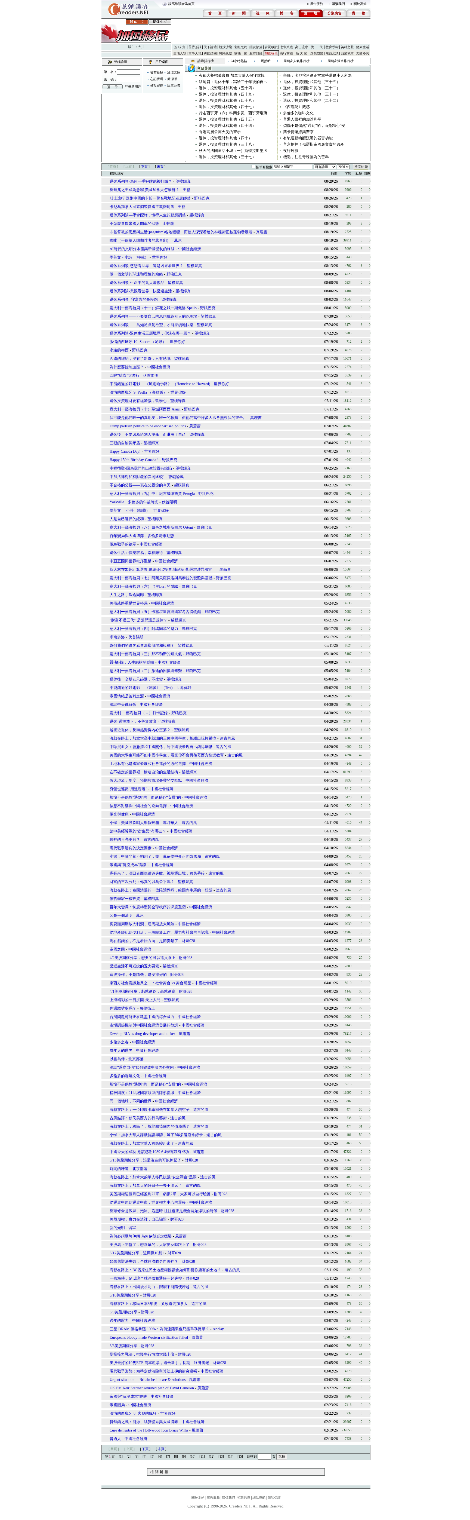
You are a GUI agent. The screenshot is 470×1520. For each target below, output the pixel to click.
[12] (211, 1456)
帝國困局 (117, 1405)
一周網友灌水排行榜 (339, 61)
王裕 (186, 190)
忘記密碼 (156, 79)
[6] (160, 1456)
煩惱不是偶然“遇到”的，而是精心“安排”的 (145, 797)
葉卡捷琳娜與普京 (298, 132)
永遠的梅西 (119, 350)
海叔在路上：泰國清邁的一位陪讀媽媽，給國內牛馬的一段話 (161, 890)
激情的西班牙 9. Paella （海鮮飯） (138, 392)
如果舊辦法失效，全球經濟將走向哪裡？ (144, 1261)
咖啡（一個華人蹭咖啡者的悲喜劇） (140, 240)
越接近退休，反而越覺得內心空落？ (140, 730)
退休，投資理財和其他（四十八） (227, 101)
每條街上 (147, 1008)
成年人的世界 (121, 1051)
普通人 (115, 1439)
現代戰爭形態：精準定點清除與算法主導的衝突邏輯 (153, 1371)
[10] (192, 1456)
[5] (152, 1456)
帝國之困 (117, 949)
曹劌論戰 (176, 477)
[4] (144, 1456)
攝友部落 (255, 47)
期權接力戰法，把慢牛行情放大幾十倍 (142, 1354)
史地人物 (179, 53)
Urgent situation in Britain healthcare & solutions (147, 1380)
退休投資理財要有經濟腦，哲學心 (138, 401)
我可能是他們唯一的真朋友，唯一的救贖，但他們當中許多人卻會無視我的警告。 (178, 418)
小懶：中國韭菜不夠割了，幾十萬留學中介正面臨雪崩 (155, 856)
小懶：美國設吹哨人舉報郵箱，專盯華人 (144, 823)
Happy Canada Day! (125, 451)
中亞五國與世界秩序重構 (130, 561)
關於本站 (198, 1498)
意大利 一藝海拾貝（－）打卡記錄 (139, 713)
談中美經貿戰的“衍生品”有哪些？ (138, 831)
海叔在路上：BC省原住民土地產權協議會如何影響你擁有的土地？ (165, 1270)
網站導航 (258, 1498)
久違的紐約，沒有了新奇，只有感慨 (140, 359)
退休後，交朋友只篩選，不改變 (136, 679)
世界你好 (159, 257)
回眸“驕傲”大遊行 (125, 375)
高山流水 (301, 47)
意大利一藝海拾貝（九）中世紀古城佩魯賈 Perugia (152, 494)
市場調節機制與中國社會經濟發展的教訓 (144, 1025)
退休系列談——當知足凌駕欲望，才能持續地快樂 (151, 325)
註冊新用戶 (133, 86)
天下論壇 (210, 47)
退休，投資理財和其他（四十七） (227, 107)
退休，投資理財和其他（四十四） (227, 126)
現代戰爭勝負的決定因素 (130, 848)
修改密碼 (156, 85)
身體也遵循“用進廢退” (128, 789)
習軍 (132, 1228)
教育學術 (332, 47)
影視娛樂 (316, 53)
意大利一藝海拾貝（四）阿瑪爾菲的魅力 (144, 629)
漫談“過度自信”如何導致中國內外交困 (142, 1067)
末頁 (160, 166)
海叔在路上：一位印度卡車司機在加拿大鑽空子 (150, 1110)
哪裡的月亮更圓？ (125, 840)
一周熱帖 (264, 61)
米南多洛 (117, 637)
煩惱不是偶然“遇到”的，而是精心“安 (314, 126)
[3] (136, 1456)
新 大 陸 (301, 53)
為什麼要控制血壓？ (127, 367)
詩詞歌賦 (271, 47)
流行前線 (286, 53)
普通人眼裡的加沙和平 (302, 119)
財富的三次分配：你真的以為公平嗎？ (142, 882)
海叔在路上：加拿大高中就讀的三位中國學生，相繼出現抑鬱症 (163, 738)
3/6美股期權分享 (123, 1346)
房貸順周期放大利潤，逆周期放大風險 (142, 924)
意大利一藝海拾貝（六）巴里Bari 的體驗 (144, 586)
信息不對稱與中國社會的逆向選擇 (138, 806)
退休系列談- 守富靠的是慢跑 (134, 300)
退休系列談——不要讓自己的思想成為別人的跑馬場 (153, 316)
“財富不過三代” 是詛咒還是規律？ (138, 620)
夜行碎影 (290, 151)
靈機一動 (240, 53)
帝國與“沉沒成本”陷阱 (128, 865)
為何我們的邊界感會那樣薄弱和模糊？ (142, 645)
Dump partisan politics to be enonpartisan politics (148, 426)
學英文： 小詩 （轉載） (130, 510)
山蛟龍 (168, 224)
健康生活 (362, 47)
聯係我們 (228, 1498)
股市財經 (255, 53)
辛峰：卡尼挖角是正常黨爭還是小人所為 (317, 75)
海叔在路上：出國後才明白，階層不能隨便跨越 (150, 1287)
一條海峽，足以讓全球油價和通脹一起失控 (146, 1278)
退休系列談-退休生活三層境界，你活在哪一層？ (150, 333)
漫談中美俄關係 (123, 705)
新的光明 (117, 1228)
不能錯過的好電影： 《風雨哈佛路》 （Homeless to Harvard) (160, 384)
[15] (240, 1456)
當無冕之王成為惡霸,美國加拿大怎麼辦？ (144, 190)
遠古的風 (227, 738)
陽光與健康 (119, 814)
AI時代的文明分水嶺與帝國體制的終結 (142, 249)
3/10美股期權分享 (124, 1295)
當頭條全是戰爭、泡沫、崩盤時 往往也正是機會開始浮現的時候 (164, 1211)
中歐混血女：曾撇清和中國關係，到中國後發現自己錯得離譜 (161, 747)
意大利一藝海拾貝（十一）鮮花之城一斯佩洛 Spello (153, 308)
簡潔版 (172, 79)
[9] (184, 1456)
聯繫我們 (338, 4)
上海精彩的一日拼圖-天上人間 (135, 1000)
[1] (121, 1456)
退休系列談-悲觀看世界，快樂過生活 (141, 291)
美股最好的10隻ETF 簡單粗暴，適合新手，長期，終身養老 (159, 1363)
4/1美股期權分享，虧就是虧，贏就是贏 (142, 991)
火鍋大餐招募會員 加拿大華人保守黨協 (232, 75)
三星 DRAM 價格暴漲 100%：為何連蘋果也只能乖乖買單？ (159, 1329)
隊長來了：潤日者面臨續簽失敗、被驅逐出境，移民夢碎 (157, 873)
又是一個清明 (121, 916)
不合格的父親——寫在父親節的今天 (140, 485)
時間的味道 (119, 1169)
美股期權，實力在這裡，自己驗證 (138, 1219)
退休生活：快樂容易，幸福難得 (136, 553)
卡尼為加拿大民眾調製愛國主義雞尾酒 (142, 207)
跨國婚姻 (210, 53)
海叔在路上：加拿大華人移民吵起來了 (142, 1143)
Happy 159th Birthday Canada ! (134, 460)
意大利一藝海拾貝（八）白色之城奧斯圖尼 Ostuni (151, 527)
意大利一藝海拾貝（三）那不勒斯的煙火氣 (146, 654)
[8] (176, 1456)
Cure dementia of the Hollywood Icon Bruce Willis (149, 1430)
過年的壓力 (119, 1321)
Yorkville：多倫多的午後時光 (134, 502)
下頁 (144, 166)
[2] (129, 1456)
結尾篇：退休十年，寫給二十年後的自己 (233, 82)
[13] (221, 1456)
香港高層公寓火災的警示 (220, 132)
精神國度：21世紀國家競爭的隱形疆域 (142, 1093)
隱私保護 (274, 1498)
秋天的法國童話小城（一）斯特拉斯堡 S (233, 151)
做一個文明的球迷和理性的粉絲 (136, 274)
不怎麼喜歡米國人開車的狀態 (134, 224)
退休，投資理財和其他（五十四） (227, 88)
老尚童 (225, 570)
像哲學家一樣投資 (125, 899)
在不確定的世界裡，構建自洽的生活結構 (144, 772)
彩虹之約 (240, 47)
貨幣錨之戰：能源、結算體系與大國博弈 (144, 1422)
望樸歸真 (183, 181)
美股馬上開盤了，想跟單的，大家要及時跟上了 (150, 1245)
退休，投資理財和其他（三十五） (311, 82)
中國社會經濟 (189, 249)
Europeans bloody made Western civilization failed (149, 1337)
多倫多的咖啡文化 (298, 113)
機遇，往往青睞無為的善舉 (306, 157)
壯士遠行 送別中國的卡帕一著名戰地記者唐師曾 (150, 198)
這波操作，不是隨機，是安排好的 (138, 975)
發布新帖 (156, 72)
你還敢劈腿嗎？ (123, 1008)
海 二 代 (317, 47)
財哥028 (188, 941)
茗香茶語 (195, 47)
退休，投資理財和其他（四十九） (227, 94)
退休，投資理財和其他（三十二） (311, 88)
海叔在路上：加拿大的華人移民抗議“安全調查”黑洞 (153, 1177)
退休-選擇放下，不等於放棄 (133, 721)
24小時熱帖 (239, 61)
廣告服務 (316, 4)
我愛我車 (347, 53)
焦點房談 (332, 53)
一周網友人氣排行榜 (295, 61)
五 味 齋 (179, 47)
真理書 (261, 232)
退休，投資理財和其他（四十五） (227, 119)
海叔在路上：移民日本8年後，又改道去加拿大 (149, 1304)
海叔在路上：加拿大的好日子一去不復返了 (146, 1186)
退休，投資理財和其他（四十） (225, 138)
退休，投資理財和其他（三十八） (227, 144)
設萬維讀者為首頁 (181, 4)
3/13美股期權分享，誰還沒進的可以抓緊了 (145, 1160)
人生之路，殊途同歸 (127, 595)
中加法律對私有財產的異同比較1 (137, 477)
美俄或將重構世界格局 (129, 603)
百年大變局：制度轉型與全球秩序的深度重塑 (148, 907)
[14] (230, 1456)
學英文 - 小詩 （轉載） (129, 257)
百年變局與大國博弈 (127, 536)
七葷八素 (286, 47)
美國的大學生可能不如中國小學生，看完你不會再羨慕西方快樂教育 (167, 755)
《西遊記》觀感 (296, 107)
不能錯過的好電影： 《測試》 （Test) (141, 688)
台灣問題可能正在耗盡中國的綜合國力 (142, 1017)
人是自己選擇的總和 (127, 519)
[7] (168, 1456)
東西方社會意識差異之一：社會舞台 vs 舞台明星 (150, 983)
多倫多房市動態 (160, 536)
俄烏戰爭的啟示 (123, 544)
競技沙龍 (225, 47)
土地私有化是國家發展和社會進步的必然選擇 (148, 764)
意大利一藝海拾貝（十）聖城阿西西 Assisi (145, 409)
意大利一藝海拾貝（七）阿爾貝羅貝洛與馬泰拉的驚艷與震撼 (161, 578)
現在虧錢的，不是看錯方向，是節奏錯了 (144, 941)
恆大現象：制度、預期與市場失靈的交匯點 (146, 781)
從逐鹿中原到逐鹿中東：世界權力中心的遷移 (148, 1202)
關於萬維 (360, 4)
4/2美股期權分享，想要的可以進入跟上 (142, 958)
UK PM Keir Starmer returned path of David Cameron (152, 1388)
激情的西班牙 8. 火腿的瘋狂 (133, 1413)
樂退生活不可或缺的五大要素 (134, 966)
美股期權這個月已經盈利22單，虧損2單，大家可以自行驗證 (160, 1194)
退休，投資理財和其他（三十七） (227, 157)
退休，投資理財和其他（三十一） (311, 94)
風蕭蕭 (195, 426)
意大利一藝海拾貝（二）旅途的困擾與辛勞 (146, 671)
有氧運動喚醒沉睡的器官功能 (308, 138)
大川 (141, 47)
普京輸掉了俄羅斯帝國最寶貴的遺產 (313, 144)
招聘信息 (243, 1498)
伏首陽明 (150, 375)
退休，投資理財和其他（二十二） (311, 101)
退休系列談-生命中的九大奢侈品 (137, 283)
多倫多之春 (119, 1042)
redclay (218, 1329)
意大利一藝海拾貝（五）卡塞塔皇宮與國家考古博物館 (155, 612)
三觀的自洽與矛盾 (125, 443)
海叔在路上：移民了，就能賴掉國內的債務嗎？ (150, 1126)
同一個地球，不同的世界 (130, 1101)
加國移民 (271, 53)
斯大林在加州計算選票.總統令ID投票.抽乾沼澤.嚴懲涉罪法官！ (163, 570)
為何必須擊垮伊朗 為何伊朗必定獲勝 (141, 1236)
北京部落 (136, 1059)
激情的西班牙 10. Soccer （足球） (138, 342)
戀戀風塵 (225, 53)
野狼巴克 (201, 198)
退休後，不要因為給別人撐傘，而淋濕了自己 (148, 435)
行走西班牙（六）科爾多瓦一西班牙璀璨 (233, 113)
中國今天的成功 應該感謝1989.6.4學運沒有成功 (149, 1152)
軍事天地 (195, 53)
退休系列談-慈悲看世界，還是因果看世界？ (146, 266)
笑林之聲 (347, 47)
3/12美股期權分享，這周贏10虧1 (137, 1253)
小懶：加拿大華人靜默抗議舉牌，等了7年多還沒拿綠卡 (156, 1135)
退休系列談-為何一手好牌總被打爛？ (141, 181)
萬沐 (178, 240)
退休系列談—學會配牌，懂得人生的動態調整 (148, 215)
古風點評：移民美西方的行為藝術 (138, 1118)
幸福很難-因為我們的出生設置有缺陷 (141, 468)
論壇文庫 (173, 72)
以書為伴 (117, 1059)
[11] (202, 1456)
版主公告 (173, 85)
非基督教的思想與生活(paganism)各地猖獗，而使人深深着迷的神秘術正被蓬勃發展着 (181, 232)
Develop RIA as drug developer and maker (143, 1034)
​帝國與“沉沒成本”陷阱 (128, 1397)
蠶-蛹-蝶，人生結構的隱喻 (132, 662)
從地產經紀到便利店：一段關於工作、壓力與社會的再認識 (159, 932)
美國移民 (362, 53)
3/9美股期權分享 (123, 1312)
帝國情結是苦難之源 (127, 696)
